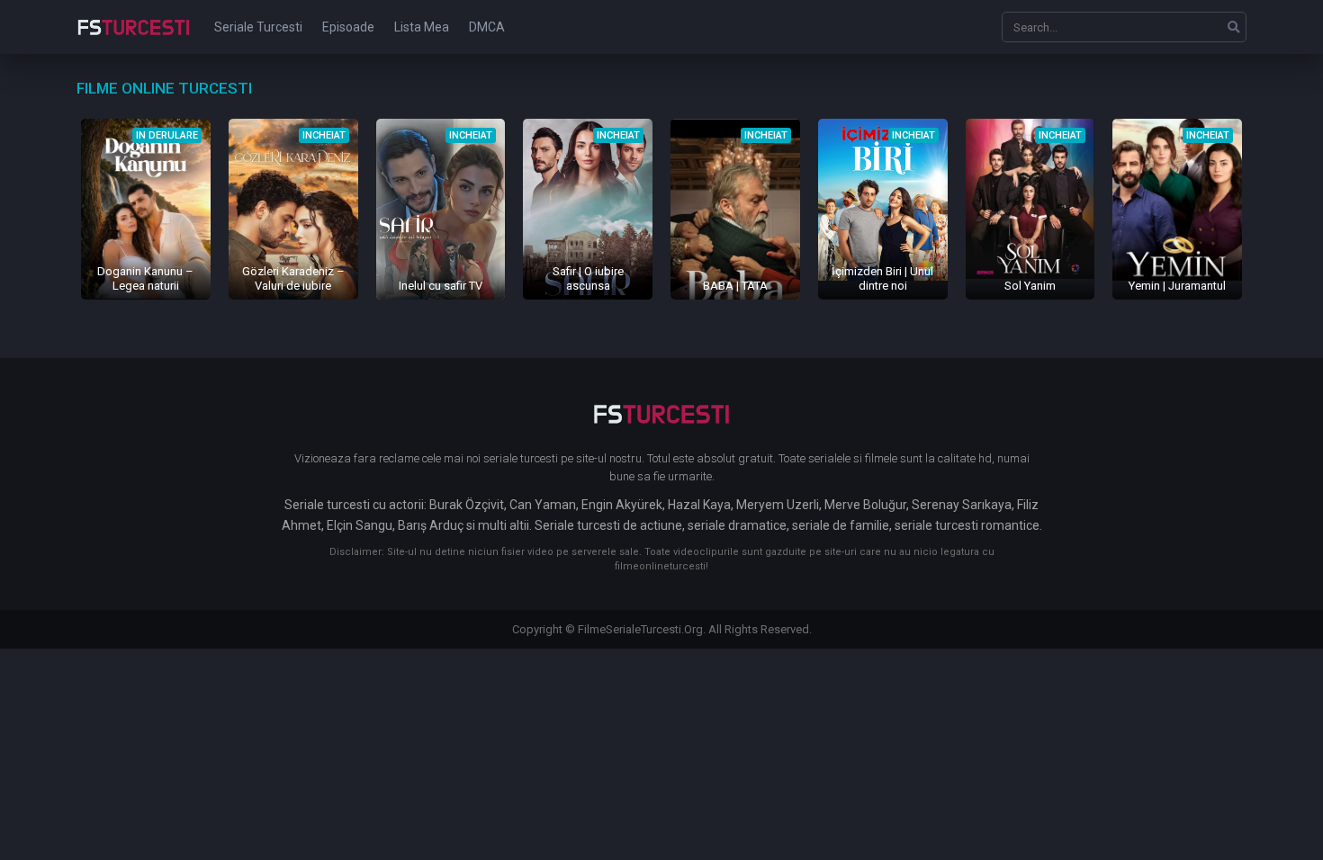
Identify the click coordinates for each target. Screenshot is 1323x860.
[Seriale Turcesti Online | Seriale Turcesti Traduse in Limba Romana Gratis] (133, 39)
